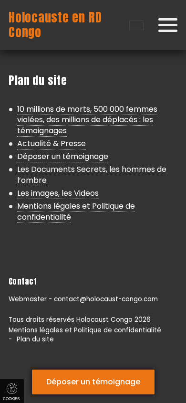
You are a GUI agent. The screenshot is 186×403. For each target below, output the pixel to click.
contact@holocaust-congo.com (106, 299)
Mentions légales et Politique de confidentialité (76, 211)
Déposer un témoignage (62, 156)
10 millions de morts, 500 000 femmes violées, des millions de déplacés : (87, 120)
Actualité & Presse (51, 143)
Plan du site (35, 339)
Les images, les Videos (58, 193)
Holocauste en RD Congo (55, 25)
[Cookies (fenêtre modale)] (12, 391)
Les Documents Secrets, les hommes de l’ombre (91, 174)
